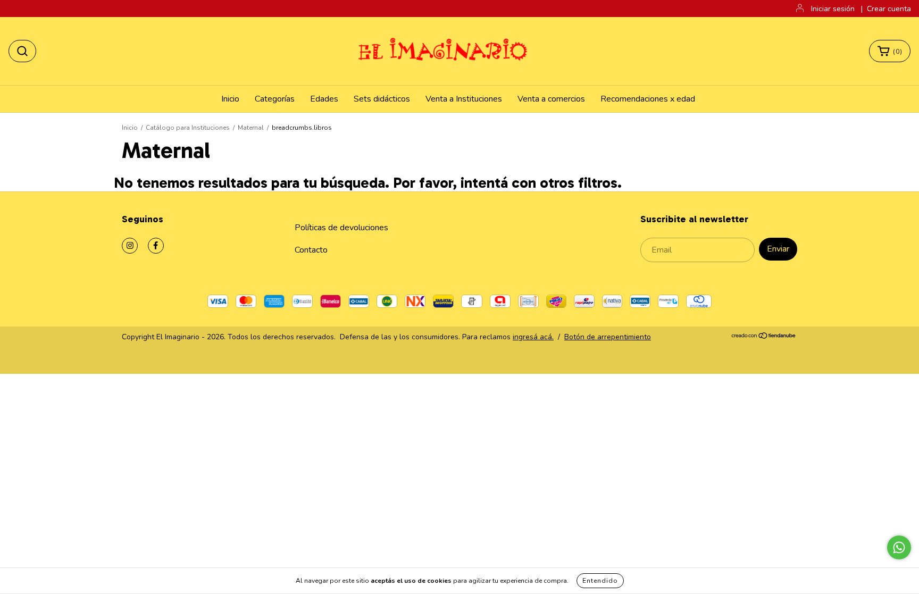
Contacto (311, 250)
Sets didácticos (382, 99)
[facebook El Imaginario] (156, 246)
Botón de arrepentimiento (607, 337)
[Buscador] (22, 51)
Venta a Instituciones (463, 99)
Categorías (275, 99)
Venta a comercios (551, 99)
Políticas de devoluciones (341, 227)
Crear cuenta (889, 9)
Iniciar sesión (833, 9)
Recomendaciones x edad (647, 99)
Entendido (600, 580)
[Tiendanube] (764, 337)
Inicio (230, 99)
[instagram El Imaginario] (130, 246)
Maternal (251, 127)
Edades (324, 99)
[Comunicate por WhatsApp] (899, 547)
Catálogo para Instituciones (188, 127)
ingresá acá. (533, 337)
